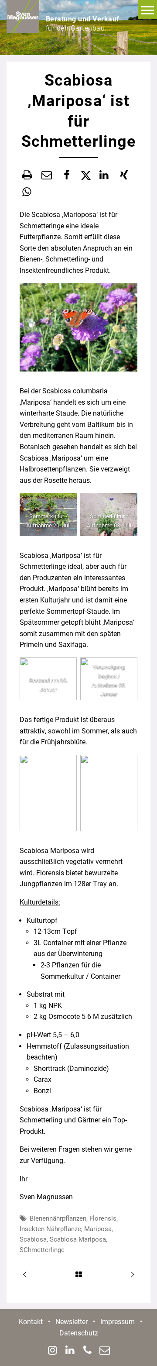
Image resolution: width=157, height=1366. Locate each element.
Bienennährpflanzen (58, 1218)
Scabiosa (33, 1239)
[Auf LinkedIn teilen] (104, 175)
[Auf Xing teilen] (123, 175)
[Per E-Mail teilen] (47, 175)
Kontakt (31, 1322)
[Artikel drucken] (27, 175)
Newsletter (71, 1322)
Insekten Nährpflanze (50, 1229)
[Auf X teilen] (85, 175)
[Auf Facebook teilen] (66, 175)
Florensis (102, 1218)
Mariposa (98, 1229)
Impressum (117, 1322)
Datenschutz (78, 1333)
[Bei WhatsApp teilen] (27, 192)
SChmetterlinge (42, 1250)
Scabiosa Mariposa (78, 1239)
